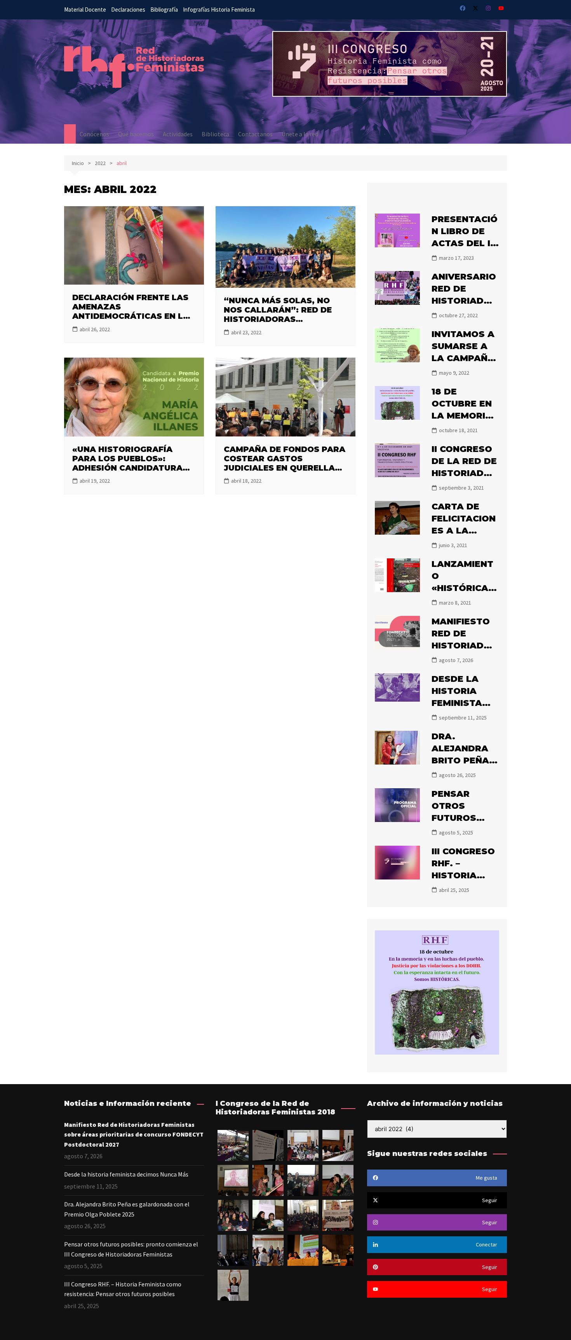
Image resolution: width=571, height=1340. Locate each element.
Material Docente (85, 9)
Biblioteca (215, 134)
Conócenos (94, 134)
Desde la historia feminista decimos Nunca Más (460, 703)
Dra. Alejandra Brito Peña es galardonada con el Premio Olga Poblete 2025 (127, 1209)
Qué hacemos (136, 134)
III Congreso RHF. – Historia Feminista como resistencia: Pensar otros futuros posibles (122, 1289)
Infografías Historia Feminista (219, 9)
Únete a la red (300, 134)
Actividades (178, 134)
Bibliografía (164, 9)
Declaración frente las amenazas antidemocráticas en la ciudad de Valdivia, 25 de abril (131, 316)
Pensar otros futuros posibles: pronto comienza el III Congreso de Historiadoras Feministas (131, 1249)
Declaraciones (128, 9)
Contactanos (255, 134)
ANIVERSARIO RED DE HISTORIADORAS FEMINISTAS (464, 300)
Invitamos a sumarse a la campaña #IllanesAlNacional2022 (464, 358)
